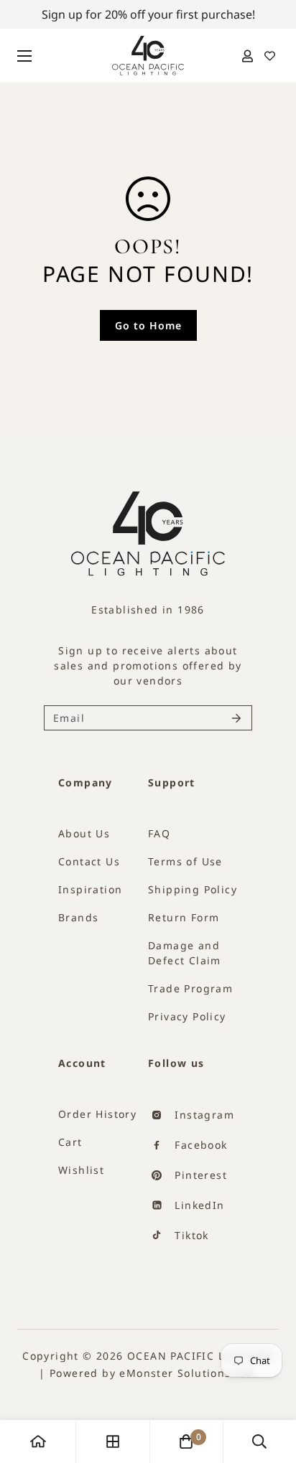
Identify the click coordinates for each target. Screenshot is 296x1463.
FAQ (159, 833)
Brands (78, 917)
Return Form (183, 917)
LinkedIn (198, 1205)
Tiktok (190, 1235)
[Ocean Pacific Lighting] (148, 56)
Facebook (199, 1145)
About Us (84, 833)
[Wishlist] (269, 56)
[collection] (113, 1441)
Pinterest (199, 1175)
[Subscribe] (236, 717)
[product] (38, 1441)
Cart (70, 1142)
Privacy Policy (187, 1016)
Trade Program (190, 988)
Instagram (202, 1114)
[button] (186, 1441)
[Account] (247, 56)
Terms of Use (185, 861)
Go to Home (148, 325)
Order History (97, 1114)
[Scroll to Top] (262, 1398)
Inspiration (90, 889)
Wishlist (81, 1170)
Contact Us (89, 861)
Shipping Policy (192, 889)
